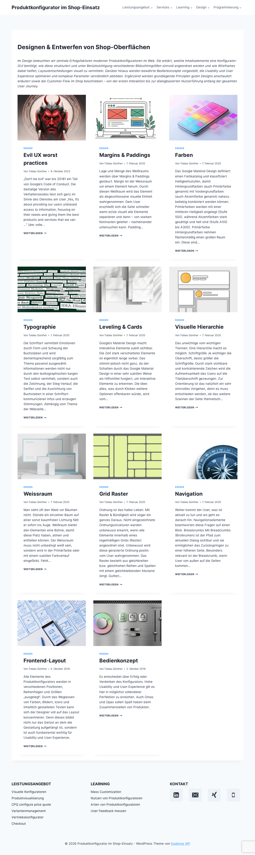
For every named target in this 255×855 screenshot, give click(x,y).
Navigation (189, 494)
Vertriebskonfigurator (27, 817)
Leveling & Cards (120, 327)
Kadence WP (180, 843)
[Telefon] (233, 795)
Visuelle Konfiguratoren (29, 792)
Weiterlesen (34, 233)
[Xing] (214, 795)
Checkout (19, 823)
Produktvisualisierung (28, 798)
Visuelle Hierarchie (199, 327)
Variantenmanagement (29, 811)
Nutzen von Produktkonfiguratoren (116, 798)
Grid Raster (113, 494)
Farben (184, 155)
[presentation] (52, 117)
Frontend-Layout (45, 660)
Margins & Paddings (124, 155)
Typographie (40, 327)
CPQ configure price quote (31, 804)
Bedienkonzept (118, 660)
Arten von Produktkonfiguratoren (115, 804)
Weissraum (38, 494)
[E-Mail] (195, 795)
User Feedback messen (108, 811)
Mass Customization (106, 792)
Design (28, 148)
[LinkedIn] (176, 795)
